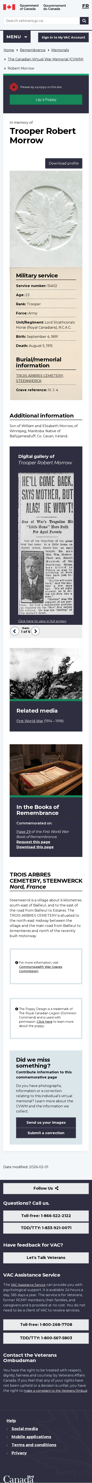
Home (9, 50)
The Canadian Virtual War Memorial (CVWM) (45, 59)
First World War (29, 721)
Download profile (64, 163)
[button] (14, 631)
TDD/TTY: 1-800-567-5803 (46, 1338)
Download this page (35, 847)
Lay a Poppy (46, 100)
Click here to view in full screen (42, 621)
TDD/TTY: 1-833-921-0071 (46, 1228)
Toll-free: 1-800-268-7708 (46, 1324)
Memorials (60, 50)
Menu (14, 36)
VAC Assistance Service (28, 1285)
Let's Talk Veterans (46, 1257)
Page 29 (23, 832)
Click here (44, 1022)
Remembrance (33, 50)
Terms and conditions (34, 1445)
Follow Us (52, 1190)
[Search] (84, 21)
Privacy (19, 1453)
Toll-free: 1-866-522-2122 (46, 1215)
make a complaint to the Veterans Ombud (55, 1391)
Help (11, 1420)
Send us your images (46, 1123)
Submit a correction (46, 1133)
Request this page (33, 842)
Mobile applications (31, 1437)
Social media (25, 1428)
